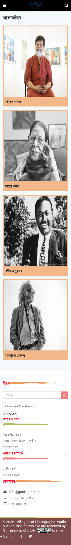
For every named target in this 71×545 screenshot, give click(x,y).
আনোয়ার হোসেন (15, 355)
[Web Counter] (10, 413)
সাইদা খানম (12, 186)
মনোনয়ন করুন (10, 446)
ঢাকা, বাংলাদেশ (16, 504)
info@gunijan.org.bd (23, 492)
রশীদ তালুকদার (13, 271)
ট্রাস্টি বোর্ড (9, 469)
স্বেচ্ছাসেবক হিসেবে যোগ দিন (19, 441)
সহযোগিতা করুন (12, 435)
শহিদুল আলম (13, 102)
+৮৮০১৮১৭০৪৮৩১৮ (20, 498)
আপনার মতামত (11, 475)
